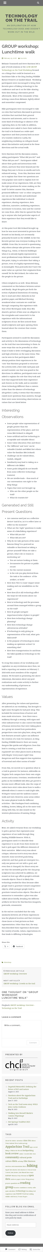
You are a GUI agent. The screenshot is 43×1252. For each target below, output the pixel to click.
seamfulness (23, 1187)
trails (14, 1194)
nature (8, 1175)
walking (31, 1194)
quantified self (15, 1183)
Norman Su (24, 1175)
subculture (12, 1191)
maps (31, 1172)
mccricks (23, 58)
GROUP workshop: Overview (15, 972)
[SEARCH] (38, 3)
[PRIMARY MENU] (5, 3)
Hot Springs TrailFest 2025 (19, 1122)
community (12, 1157)
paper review (21, 1179)
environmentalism (16, 1166)
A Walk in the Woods (15, 1150)
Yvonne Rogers (22, 1196)
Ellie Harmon (29, 1161)
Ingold (7, 1170)
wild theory (13, 1196)
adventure (20, 1140)
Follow (10, 1233)
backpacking (28, 1150)
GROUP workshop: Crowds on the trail (19, 982)
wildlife (7, 1196)
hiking (32, 1165)
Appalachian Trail (17, 1146)
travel (19, 1194)
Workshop (7, 962)
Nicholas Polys (16, 1175)
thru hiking (29, 1191)
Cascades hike (28, 1154)
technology (21, 1191)
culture (8, 1161)
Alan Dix (27, 1140)
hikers (24, 1166)
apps (31, 1147)
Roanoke (16, 1187)
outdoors (13, 1179)
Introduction (13, 1170)
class (34, 1154)
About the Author (10, 1140)
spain (7, 1191)
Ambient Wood (14, 1143)
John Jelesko (14, 1172)
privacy (32, 1179)
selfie (34, 1187)
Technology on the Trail (21, 18)
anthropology (23, 1143)
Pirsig (27, 1179)
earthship (20, 1161)
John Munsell (22, 1172)
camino (21, 1154)
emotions (8, 1166)
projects (7, 1183)
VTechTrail (25, 1194)
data (14, 1161)
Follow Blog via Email (20, 1207)
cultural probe (25, 1157)
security (29, 1187)
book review (12, 1153)
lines (28, 1172)
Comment (33, 1043)
